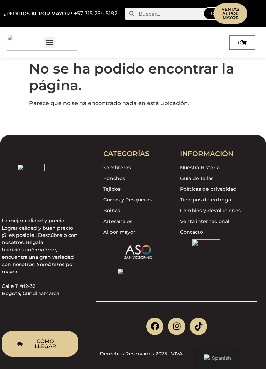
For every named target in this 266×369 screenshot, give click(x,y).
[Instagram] (176, 326)
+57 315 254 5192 (95, 13)
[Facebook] (154, 326)
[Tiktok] (198, 326)
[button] (49, 42)
